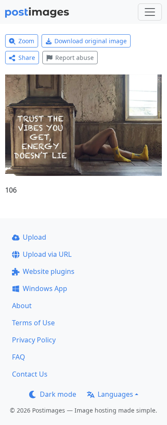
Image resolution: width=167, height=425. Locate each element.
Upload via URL (47, 254)
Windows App (45, 288)
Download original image (90, 41)
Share (26, 57)
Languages (115, 394)
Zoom (26, 41)
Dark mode (58, 394)
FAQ (18, 357)
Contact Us (30, 374)
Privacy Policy (34, 340)
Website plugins (49, 271)
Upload (34, 237)
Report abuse (74, 57)
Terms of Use (33, 322)
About (22, 305)
